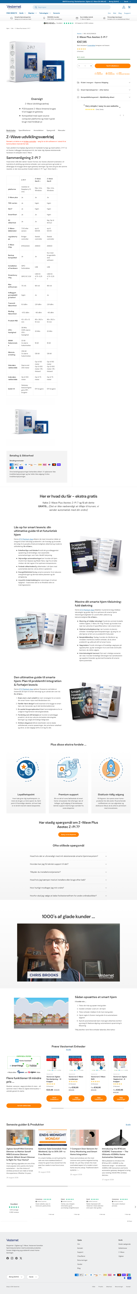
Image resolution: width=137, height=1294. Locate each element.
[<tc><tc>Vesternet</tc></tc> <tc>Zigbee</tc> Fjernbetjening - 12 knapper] (54, 1063)
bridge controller (30, 141)
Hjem (7, 28)
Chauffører (81, 1256)
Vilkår (93, 1286)
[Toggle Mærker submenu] (36, 13)
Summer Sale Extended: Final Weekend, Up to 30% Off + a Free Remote (52, 1151)
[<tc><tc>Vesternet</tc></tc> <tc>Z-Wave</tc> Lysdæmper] (76, 1063)
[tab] (11, 130)
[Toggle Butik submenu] (25, 13)
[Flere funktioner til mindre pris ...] (24, 1064)
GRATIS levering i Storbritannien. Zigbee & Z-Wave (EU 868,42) (84, 1)
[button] (129, 7)
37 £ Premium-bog (26, 539)
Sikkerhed (109, 1286)
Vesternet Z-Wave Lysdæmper (76, 1078)
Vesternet (16, 1286)
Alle (12, 28)
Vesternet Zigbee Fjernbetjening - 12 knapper (53, 1079)
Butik (21, 13)
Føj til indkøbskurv (112, 66)
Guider (79, 1264)
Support (127, 13)
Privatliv (100, 1286)
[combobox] (72, 7)
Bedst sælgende (125, 1244)
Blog (120, 13)
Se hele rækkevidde (24, 1106)
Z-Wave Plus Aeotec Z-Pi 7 (22, 28)
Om (109, 13)
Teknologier (43, 13)
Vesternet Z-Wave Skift (98, 1078)
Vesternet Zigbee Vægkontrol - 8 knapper (120, 1079)
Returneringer (82, 1260)
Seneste (56, 13)
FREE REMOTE (11, 13)
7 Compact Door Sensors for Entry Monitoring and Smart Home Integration (84, 1151)
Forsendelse (91, 45)
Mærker (31, 13)
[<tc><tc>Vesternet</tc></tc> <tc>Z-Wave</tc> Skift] (99, 1063)
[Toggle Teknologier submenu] (50, 13)
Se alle (68, 1050)
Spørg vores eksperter (68, 834)
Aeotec (79, 33)
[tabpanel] (36, 290)
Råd (114, 13)
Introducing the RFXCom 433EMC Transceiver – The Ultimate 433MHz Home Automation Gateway (115, 1152)
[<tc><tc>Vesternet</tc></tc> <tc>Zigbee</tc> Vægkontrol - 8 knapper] (121, 1063)
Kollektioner (123, 1248)
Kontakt (80, 1248)
